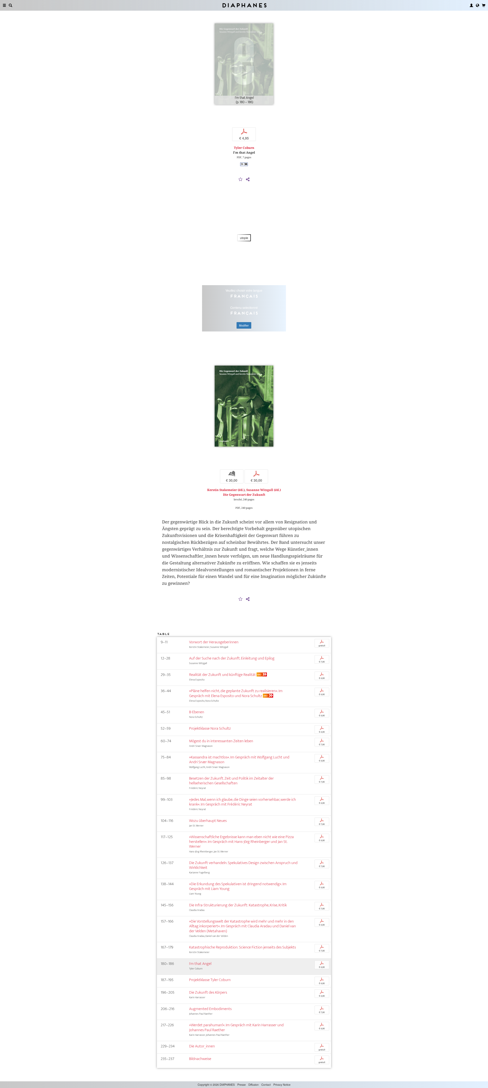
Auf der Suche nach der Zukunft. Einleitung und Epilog (231, 658)
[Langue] (477, 5)
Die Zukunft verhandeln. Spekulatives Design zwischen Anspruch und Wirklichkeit (243, 865)
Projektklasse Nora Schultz (210, 728)
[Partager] (247, 179)
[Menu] (4, 5)
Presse (241, 1084)
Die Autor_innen (202, 1046)
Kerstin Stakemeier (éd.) (226, 490)
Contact (266, 1084)
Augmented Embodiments (210, 1008)
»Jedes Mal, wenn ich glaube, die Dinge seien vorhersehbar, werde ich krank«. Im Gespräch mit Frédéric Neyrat (242, 802)
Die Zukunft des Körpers (208, 992)
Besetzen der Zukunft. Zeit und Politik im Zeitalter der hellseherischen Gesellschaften (231, 780)
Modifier (244, 325)
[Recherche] (10, 5)
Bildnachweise (200, 1058)
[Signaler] (241, 179)
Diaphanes (244, 5)
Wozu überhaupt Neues (208, 820)
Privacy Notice (282, 1084)
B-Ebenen (196, 712)
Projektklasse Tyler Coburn (210, 979)
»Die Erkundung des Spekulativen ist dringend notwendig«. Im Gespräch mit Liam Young (238, 886)
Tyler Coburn (244, 148)
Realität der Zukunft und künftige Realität (222, 674)
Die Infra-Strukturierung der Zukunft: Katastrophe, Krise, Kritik (238, 905)
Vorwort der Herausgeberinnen (213, 642)
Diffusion (253, 1084)
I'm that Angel (200, 963)
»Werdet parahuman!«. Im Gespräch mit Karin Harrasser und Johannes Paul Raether (236, 1027)
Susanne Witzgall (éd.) (263, 490)
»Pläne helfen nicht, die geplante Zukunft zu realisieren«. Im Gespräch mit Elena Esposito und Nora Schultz (236, 693)
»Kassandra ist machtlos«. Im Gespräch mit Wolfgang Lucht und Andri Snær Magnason (239, 759)
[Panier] (483, 5)
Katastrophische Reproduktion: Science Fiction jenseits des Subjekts (242, 947)
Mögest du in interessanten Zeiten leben (221, 741)
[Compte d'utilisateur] (471, 5)
